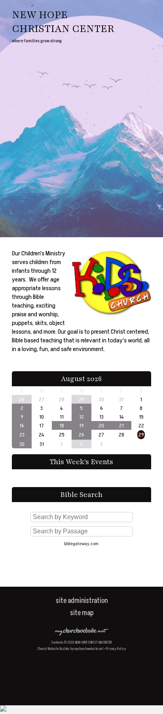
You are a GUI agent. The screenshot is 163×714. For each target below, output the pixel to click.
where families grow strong (37, 41)
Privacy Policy (116, 649)
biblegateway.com (81, 543)
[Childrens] (111, 318)
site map (81, 613)
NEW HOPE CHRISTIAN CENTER (63, 22)
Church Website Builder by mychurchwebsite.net (70, 649)
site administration (82, 601)
